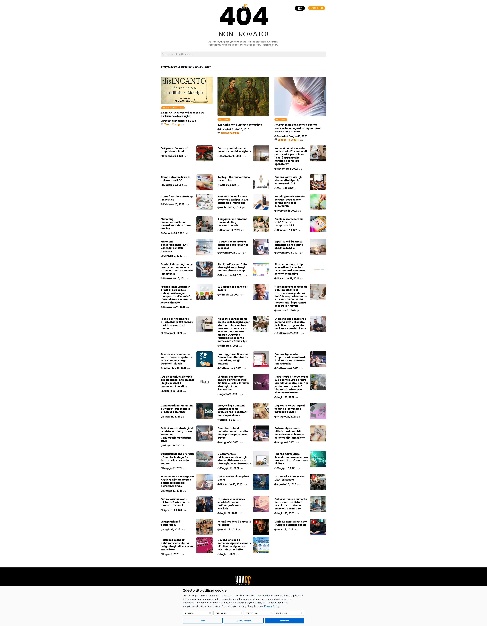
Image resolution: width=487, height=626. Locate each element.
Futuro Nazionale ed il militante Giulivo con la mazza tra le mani (175, 502)
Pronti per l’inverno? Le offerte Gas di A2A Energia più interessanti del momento (177, 323)
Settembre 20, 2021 (174, 368)
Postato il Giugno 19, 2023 (291, 136)
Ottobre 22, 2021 (229, 294)
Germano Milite (230, 133)
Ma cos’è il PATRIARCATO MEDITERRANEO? (289, 478)
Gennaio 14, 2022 (230, 230)
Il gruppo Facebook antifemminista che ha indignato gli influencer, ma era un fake (177, 544)
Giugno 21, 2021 (172, 445)
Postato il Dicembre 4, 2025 (179, 121)
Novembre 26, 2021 (174, 278)
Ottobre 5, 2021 (229, 345)
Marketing (281, 613)
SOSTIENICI (317, 8)
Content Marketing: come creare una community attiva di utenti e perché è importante (177, 269)
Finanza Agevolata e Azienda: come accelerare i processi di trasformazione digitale (291, 458)
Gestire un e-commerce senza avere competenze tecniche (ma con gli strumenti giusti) (176, 358)
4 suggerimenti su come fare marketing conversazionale (232, 222)
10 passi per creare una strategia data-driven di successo (233, 245)
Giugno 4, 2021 (285, 442)
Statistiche (251, 613)
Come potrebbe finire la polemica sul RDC (175, 178)
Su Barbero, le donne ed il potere (233, 288)
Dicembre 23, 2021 (230, 252)
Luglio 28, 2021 (285, 397)
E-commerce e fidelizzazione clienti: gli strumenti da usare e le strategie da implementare (234, 458)
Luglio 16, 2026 (228, 529)
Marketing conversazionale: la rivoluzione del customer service (176, 223)
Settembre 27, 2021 (287, 333)
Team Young (172, 124)
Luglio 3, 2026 (171, 554)
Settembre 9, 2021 (230, 368)
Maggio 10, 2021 (172, 490)
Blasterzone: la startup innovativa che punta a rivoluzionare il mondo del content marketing (290, 269)
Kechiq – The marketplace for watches (234, 178)
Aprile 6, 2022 (228, 185)
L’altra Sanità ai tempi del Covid (233, 478)
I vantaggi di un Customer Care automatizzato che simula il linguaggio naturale (233, 358)
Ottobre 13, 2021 (172, 333)
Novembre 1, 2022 (287, 168)
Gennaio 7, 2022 (172, 256)
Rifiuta (202, 621)
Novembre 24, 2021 (231, 275)
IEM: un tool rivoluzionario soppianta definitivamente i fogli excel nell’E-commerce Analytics (177, 381)
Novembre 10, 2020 (231, 484)
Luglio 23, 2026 (285, 513)
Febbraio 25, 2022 (173, 204)
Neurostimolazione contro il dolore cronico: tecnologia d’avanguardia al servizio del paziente (297, 128)
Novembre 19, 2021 (287, 278)
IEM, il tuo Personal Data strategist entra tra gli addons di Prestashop (232, 267)
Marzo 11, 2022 (285, 188)
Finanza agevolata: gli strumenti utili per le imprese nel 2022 (288, 180)
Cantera (181, 7)
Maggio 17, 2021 (285, 468)
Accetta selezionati (243, 621)
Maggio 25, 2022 (173, 185)
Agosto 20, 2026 (286, 484)
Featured (224, 120)
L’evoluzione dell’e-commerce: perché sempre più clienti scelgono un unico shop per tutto (234, 544)
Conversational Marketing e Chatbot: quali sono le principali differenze (177, 409)
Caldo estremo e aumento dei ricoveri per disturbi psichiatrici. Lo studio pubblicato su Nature (290, 503)
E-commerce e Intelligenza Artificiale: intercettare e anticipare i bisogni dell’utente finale (177, 481)
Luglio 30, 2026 (229, 513)
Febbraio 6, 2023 (173, 156)
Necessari (189, 613)
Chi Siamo (198, 7)
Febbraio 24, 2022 (230, 207)
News (171, 7)
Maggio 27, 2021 (229, 468)
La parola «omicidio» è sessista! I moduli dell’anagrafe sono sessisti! (231, 503)
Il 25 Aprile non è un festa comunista (240, 124)
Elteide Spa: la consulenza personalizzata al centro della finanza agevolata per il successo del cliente (290, 323)
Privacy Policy (271, 606)
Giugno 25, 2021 (286, 416)
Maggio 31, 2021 (172, 468)
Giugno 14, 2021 (229, 442)
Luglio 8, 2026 (284, 529)
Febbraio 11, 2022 (286, 210)
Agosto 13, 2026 (172, 510)
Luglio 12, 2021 (228, 420)
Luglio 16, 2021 (171, 416)
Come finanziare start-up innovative (177, 198)
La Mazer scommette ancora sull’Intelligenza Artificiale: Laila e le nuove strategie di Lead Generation (233, 383)
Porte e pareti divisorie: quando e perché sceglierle (234, 149)
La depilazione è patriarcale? (170, 523)
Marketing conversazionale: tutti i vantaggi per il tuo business (175, 246)
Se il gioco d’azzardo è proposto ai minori (174, 149)
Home (163, 7)
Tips (189, 7)
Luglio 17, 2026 (171, 529)
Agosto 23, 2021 (229, 394)
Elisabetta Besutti (288, 140)
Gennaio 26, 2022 (173, 233)
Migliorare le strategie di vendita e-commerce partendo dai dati (289, 409)
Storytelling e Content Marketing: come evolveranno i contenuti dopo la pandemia (232, 410)
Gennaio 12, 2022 (286, 230)
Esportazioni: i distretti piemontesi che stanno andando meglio (288, 245)
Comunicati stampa (173, 108)
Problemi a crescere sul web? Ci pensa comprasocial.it (288, 222)
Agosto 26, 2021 (172, 391)
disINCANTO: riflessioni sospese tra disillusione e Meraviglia (182, 114)
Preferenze (221, 613)
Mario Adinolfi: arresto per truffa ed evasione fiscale (290, 523)
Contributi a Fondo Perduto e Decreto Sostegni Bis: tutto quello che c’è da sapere (178, 458)
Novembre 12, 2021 (174, 307)
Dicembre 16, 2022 (230, 156)
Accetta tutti (284, 621)
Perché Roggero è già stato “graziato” (234, 523)
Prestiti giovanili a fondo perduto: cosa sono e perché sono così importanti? (289, 201)
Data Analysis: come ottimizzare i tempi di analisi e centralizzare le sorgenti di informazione (289, 433)
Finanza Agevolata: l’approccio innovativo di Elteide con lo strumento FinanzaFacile (290, 358)
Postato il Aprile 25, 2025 (234, 129)
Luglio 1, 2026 (228, 554)
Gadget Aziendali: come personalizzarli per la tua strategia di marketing (233, 200)
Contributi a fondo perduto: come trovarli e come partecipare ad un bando (233, 433)
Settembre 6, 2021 (287, 368)
